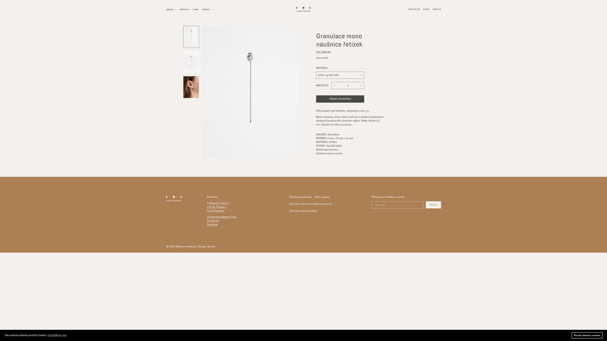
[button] (426, 10)
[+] (361, 85)
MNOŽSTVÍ (322, 85)
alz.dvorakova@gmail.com (221, 216)
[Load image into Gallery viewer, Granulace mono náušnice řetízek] (191, 37)
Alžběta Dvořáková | (187, 246)
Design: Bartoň (207, 246)
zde (367, 110)
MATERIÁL (322, 68)
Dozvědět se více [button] (57, 335)
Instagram (213, 220)
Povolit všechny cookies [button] (587, 335)
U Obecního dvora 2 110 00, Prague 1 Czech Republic (218, 207)
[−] (335, 85)
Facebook (212, 224)
